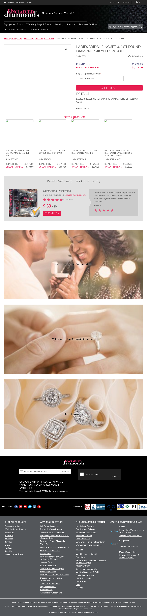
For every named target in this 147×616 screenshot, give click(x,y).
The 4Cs (44, 544)
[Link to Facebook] (16, 506)
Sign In (126, 2)
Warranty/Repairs (48, 571)
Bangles (8, 542)
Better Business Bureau (51, 529)
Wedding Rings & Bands (38, 24)
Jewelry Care (46, 562)
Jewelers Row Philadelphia (52, 568)
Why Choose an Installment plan (90, 542)
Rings (19, 38)
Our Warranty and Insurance (88, 545)
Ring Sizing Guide (48, 565)
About (79, 549)
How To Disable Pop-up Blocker (54, 574)
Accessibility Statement (51, 592)
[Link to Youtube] (25, 506)
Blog (78, 584)
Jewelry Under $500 (14, 554)
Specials (71, 24)
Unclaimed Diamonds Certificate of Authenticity (54, 536)
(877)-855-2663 (25, 2)
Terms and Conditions (50, 583)
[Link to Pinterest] (20, 506)
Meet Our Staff (83, 565)
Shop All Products (15, 522)
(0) (139, 2)
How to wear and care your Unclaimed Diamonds (52, 557)
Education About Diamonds (52, 541)
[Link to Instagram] (34, 506)
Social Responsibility (85, 575)
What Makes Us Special (86, 554)
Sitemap (79, 587)
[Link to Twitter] (30, 506)
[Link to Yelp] (39, 506)
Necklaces (9, 532)
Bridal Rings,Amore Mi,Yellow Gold (39, 38)
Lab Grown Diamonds (14, 29)
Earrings (8, 548)
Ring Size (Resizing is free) (88, 74)
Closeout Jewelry (39, 29)
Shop (13, 38)
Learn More (124, 530)
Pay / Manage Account (129, 535)
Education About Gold (50, 550)
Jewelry (59, 24)
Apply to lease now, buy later (131, 531)
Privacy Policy (46, 589)
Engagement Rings (13, 24)
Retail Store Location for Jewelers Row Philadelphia (91, 561)
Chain (7, 545)
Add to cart (109, 88)
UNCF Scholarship (84, 578)
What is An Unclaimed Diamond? (54, 547)
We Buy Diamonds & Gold (87, 572)
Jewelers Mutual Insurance (52, 532)
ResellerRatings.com (75, 194)
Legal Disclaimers (48, 586)
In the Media (81, 581)
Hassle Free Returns (85, 526)
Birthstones (45, 553)
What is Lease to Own (86, 532)
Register (114, 2)
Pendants (9, 535)
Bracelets (9, 538)
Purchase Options (88, 24)
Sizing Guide (137, 56)
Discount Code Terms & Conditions (51, 579)
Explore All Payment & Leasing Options (129, 556)
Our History (81, 557)
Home (7, 38)
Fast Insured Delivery (85, 529)
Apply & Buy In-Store (128, 546)
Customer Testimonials (86, 569)
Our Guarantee (83, 538)
